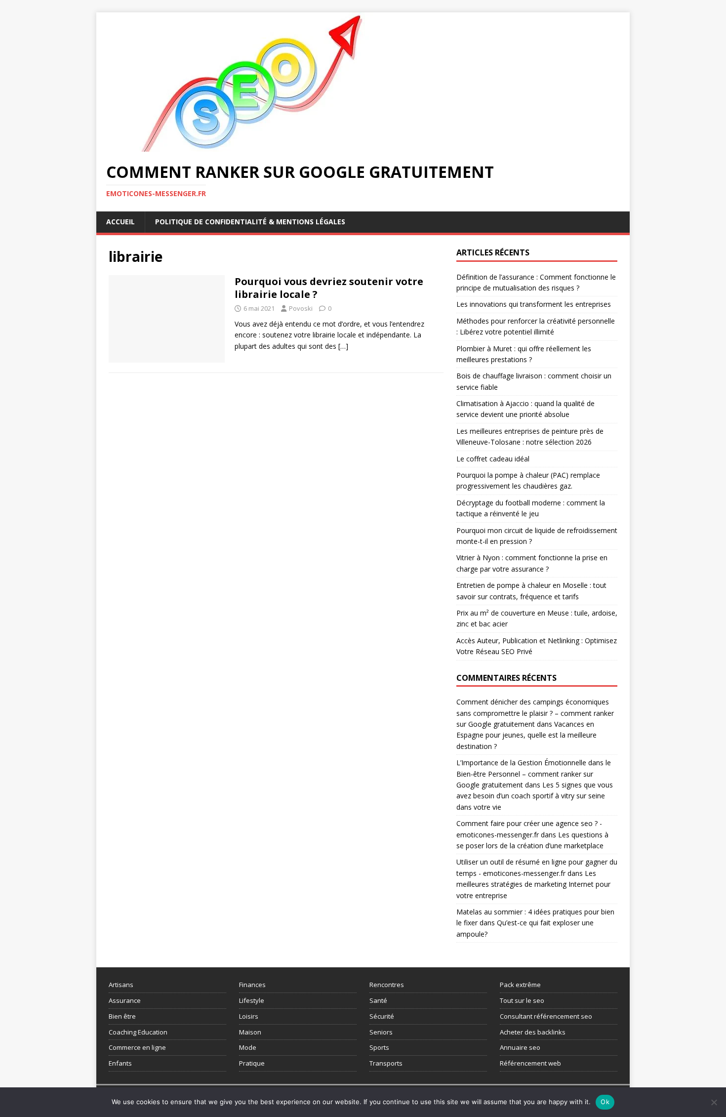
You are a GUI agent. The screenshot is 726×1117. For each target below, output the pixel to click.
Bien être (122, 1016)
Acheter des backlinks (532, 1032)
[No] (714, 1102)
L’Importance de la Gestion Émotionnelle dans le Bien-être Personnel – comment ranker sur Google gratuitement (533, 773)
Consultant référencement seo (546, 1016)
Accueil (120, 221)
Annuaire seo (520, 1047)
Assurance (125, 1000)
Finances (252, 984)
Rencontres (386, 984)
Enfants (120, 1063)
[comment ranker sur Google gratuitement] (254, 146)
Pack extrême (520, 984)
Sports (379, 1047)
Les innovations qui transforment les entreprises (533, 304)
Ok (605, 1102)
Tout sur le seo (522, 1000)
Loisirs (248, 1016)
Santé (378, 1000)
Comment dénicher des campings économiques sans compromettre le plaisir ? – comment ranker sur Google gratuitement (535, 713)
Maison (250, 1032)
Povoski (301, 308)
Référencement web (530, 1063)
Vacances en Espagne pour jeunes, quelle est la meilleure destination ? (526, 735)
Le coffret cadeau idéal (492, 458)
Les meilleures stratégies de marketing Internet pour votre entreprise (533, 884)
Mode (247, 1047)
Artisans (121, 984)
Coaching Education (138, 1032)
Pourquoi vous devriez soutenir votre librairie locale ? (329, 288)
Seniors (381, 1032)
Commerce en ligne (137, 1047)
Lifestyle (251, 1000)
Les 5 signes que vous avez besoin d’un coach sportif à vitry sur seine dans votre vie (534, 796)
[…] (343, 346)
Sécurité (381, 1016)
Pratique (252, 1063)
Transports (386, 1063)
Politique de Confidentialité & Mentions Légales (250, 221)
